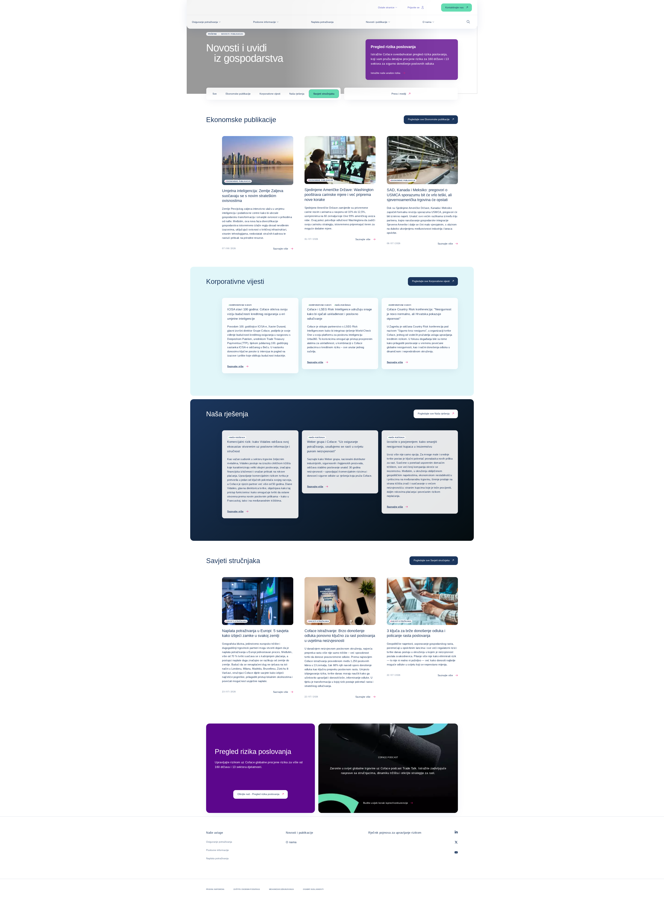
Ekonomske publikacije (238, 93)
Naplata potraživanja (217, 858)
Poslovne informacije (217, 850)
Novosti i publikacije (299, 832)
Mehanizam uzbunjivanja (281, 889)
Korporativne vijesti (270, 93)
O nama (291, 842)
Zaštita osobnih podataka (246, 889)
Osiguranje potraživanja (219, 841)
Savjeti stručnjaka (323, 93)
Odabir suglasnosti (313, 889)
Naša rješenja (296, 93)
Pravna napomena (215, 889)
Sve (215, 93)
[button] (206, 22)
